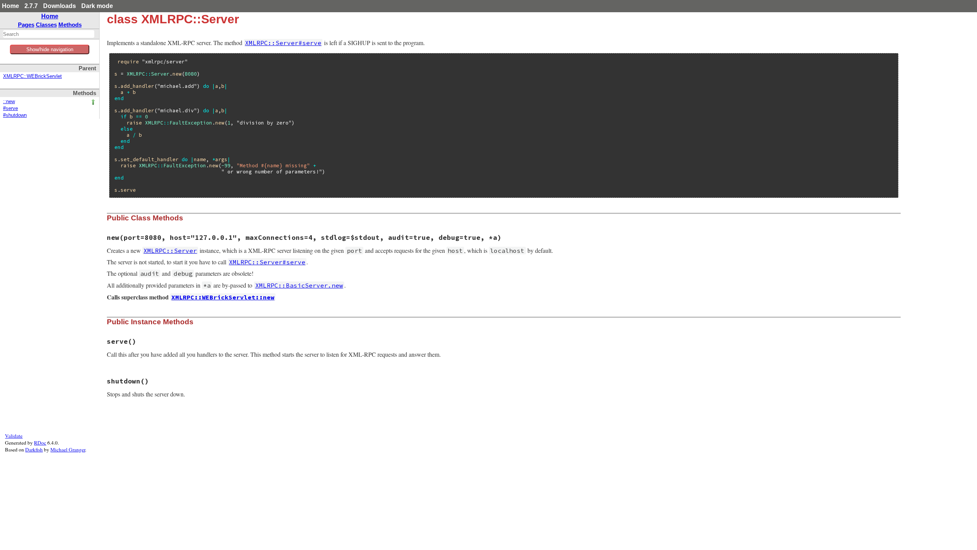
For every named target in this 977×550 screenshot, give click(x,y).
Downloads (59, 6)
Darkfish (34, 449)
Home (10, 6)
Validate (14, 435)
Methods (70, 24)
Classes (46, 24)
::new (9, 101)
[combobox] (48, 34)
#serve (10, 108)
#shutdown (15, 115)
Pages (26, 24)
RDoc (40, 442)
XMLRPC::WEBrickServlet (32, 76)
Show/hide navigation (49, 49)
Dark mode (97, 6)
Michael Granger (67, 449)
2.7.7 (31, 6)
